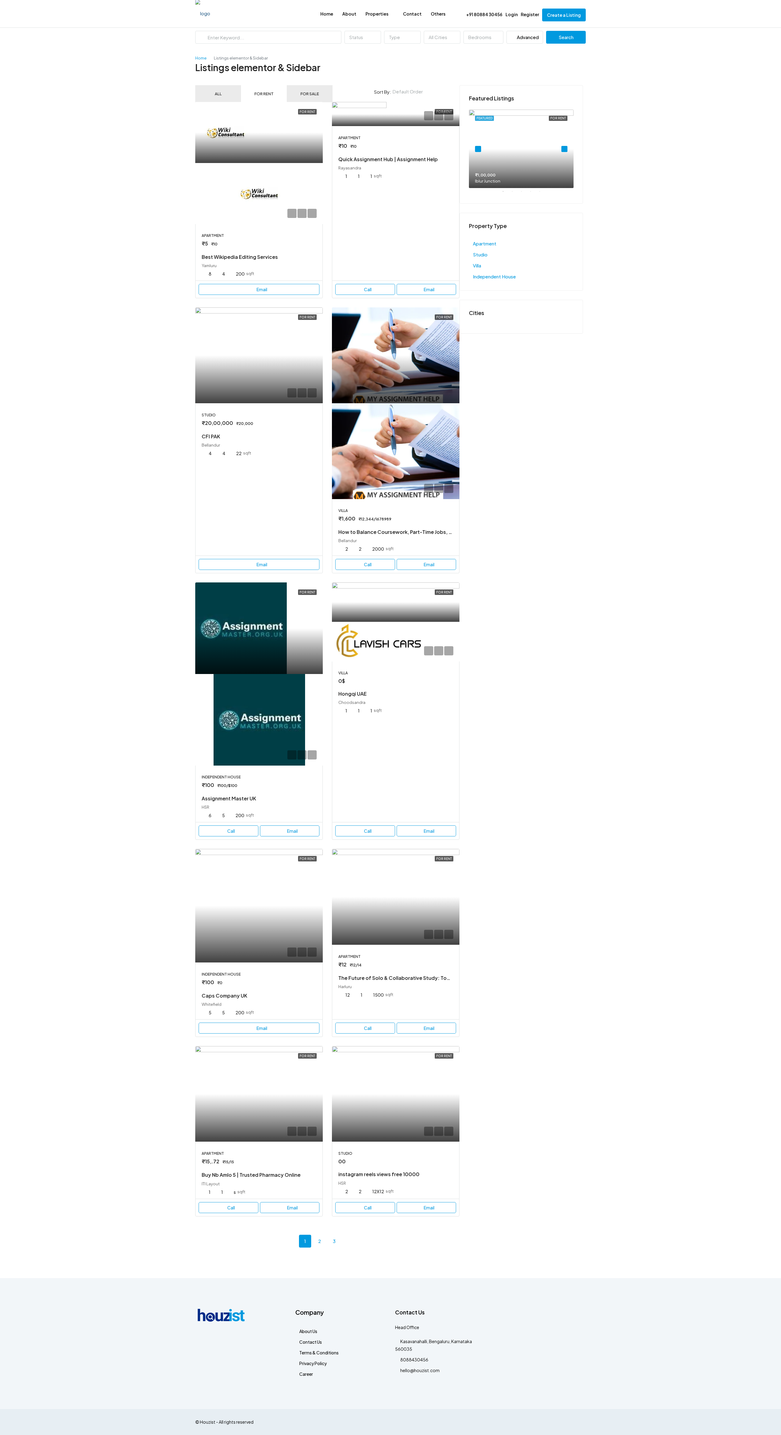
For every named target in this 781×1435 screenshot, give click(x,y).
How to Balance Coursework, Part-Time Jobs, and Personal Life (414, 532)
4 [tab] (534, 194)
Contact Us (310, 1342)
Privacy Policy (313, 1363)
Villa (477, 265)
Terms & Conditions (319, 1352)
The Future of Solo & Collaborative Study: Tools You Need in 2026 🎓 (420, 978)
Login (512, 14)
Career (306, 1374)
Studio (480, 254)
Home (326, 13)
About (349, 13)
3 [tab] (524, 194)
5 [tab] (543, 194)
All (218, 93)
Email (262, 289)
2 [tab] (515, 194)
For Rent (264, 93)
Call (368, 289)
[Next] (349, 1241)
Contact (412, 13)
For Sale (310, 93)
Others (438, 13)
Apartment (484, 243)
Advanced (527, 37)
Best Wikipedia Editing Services (240, 257)
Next (564, 149)
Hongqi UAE (352, 693)
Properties (376, 13)
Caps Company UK (224, 995)
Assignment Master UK (229, 798)
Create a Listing (564, 15)
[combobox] (362, 37)
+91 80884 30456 (484, 14)
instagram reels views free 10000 (378, 1174)
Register (530, 14)
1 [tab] (506, 194)
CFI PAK (211, 436)
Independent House (494, 276)
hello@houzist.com (420, 1370)
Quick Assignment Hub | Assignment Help (388, 159)
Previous (478, 149)
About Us (308, 1331)
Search (566, 37)
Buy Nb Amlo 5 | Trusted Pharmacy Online (251, 1175)
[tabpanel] (521, 149)
